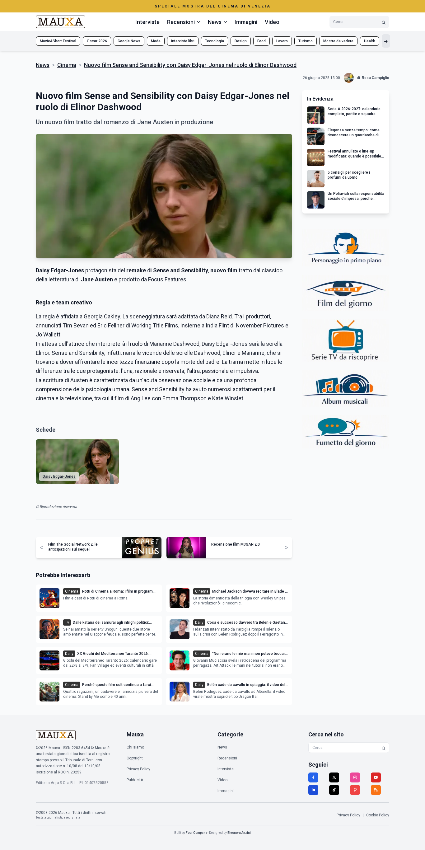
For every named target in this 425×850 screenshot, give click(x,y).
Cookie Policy (377, 815)
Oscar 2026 (97, 41)
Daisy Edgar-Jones (59, 476)
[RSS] (376, 790)
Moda (156, 41)
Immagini (246, 22)
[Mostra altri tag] (386, 41)
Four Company (196, 832)
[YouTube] (376, 777)
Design (241, 41)
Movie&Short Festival (58, 41)
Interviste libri (182, 41)
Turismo (305, 41)
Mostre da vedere (338, 41)
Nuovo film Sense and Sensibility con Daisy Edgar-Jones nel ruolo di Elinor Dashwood (190, 65)
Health (369, 41)
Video (272, 22)
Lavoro (282, 41)
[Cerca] (383, 22)
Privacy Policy (138, 769)
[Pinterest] (355, 790)
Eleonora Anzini (239, 832)
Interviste (147, 22)
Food (261, 41)
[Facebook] (313, 777)
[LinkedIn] (313, 790)
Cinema (66, 65)
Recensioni (227, 758)
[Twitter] (334, 777)
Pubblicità (135, 780)
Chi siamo (135, 747)
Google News (129, 41)
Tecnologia (214, 41)
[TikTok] (334, 790)
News (42, 65)
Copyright (135, 758)
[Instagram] (355, 777)
